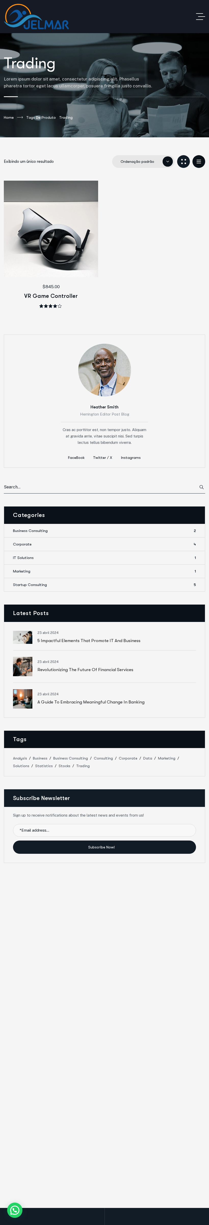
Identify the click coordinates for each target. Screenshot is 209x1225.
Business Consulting (104, 530)
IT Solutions (104, 557)
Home (9, 117)
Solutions (21, 766)
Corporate (104, 544)
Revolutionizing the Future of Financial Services (85, 669)
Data (147, 758)
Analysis (20, 758)
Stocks (64, 766)
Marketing (104, 571)
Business (40, 758)
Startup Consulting (104, 584)
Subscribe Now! (102, 847)
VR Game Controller (51, 296)
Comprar (59, 258)
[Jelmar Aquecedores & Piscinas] (36, 16)
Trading (83, 766)
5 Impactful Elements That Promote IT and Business (88, 640)
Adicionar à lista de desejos (42, 258)
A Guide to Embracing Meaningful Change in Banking (91, 702)
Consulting (103, 758)
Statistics (44, 766)
